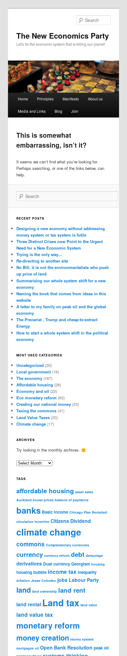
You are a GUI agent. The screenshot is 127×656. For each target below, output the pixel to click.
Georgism (80, 564)
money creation (42, 638)
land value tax (34, 614)
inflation (23, 580)
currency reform (57, 555)
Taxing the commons (36, 411)
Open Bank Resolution (66, 647)
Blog (58, 111)
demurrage (94, 555)
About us (95, 98)
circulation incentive (32, 521)
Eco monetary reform (36, 398)
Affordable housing (34, 385)
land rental (28, 604)
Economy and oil (32, 391)
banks (28, 510)
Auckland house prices (35, 500)
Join (74, 111)
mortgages (25, 648)
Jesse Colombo (43, 580)
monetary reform (48, 625)
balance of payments (71, 500)
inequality (87, 572)
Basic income (55, 512)
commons (30, 544)
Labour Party (84, 579)
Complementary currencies (67, 545)
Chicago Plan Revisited (88, 512)
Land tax (60, 602)
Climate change (31, 424)
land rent (71, 590)
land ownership (44, 591)
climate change (48, 531)
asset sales (84, 492)
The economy (29, 378)
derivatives (29, 563)
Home (23, 98)
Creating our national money (43, 404)
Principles (45, 98)
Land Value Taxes (33, 417)
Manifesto (71, 98)
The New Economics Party (62, 35)
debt (77, 554)
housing (98, 564)
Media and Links (32, 111)
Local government (33, 372)
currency (29, 554)
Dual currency (56, 564)
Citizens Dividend (71, 520)
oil (37, 648)
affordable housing (45, 490)
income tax (62, 571)
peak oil (101, 648)
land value (88, 605)
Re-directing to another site (42, 261)
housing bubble (31, 572)
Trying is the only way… (39, 254)
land (23, 590)
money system (81, 639)
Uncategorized (30, 365)
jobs (62, 579)
